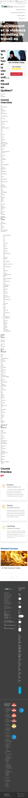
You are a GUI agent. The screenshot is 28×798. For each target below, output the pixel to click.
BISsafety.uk (12, 628)
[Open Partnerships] (25, 15)
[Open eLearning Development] (25, 12)
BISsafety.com (12, 625)
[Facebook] (13, 1)
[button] (11, 577)
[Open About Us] (25, 18)
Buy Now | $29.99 (16, 74)
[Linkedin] (16, 1)
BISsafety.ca (12, 622)
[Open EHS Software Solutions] (25, 7)
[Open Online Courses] (25, 10)
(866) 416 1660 (3, 1)
